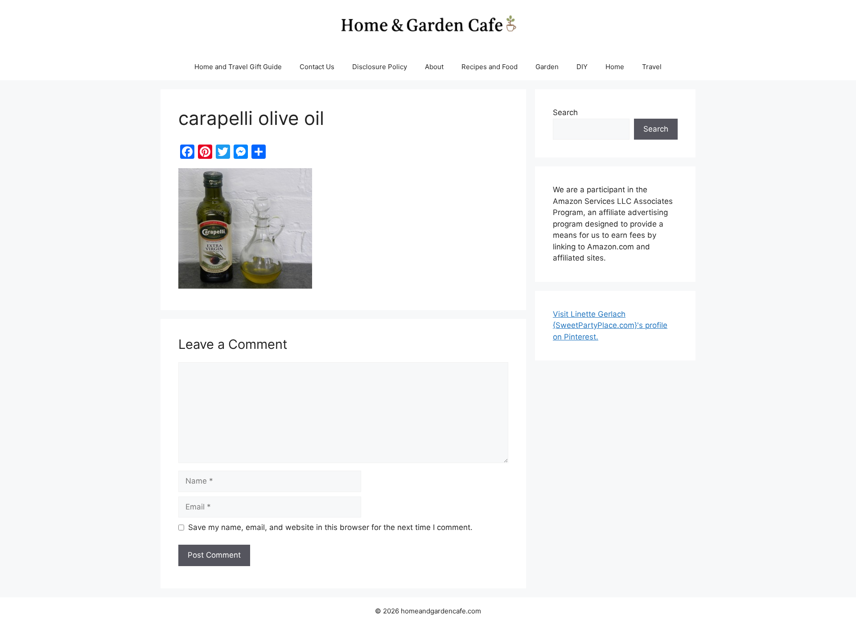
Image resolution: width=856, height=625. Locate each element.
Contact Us (317, 66)
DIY (582, 66)
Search (565, 112)
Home (614, 66)
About (434, 66)
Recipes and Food (489, 66)
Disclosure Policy (379, 66)
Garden (547, 66)
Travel (652, 66)
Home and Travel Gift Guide (238, 66)
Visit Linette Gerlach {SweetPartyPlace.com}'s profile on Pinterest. (610, 325)
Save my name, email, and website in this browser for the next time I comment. (330, 527)
